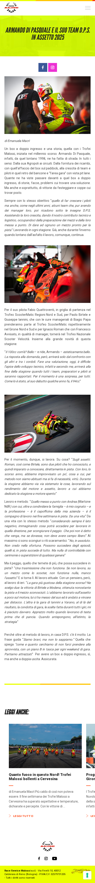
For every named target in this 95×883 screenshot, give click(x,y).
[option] (45, 771)
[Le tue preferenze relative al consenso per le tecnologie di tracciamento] (87, 875)
